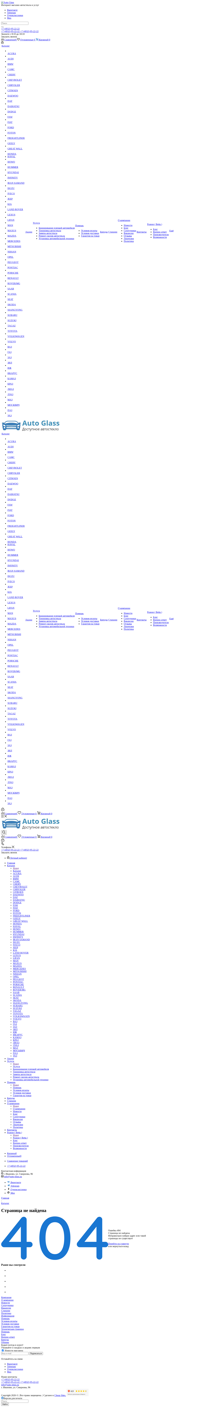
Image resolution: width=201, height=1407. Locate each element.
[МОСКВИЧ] (16, 402)
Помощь (17, 1087)
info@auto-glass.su (13, 1176)
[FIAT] (16, 119)
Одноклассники (15, 15)
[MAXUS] (16, 228)
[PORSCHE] (16, 270)
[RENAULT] (16, 275)
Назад (16, 868)
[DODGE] (16, 109)
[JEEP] (16, 196)
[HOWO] (16, 159)
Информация (7, 1316)
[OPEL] (16, 254)
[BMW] (16, 61)
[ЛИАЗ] (16, 386)
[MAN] (16, 222)
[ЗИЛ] (16, 360)
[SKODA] (16, 302)
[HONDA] (16, 151)
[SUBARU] (16, 312)
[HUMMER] (16, 164)
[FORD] (16, 125)
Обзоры (5, 1342)
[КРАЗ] (16, 381)
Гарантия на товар (10, 1326)
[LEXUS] (16, 212)
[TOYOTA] (16, 328)
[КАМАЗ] (16, 376)
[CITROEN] (16, 88)
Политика (6, 1313)
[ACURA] (16, 51)
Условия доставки (10, 1324)
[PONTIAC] (16, 265)
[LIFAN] (16, 217)
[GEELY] (16, 140)
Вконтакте (12, 10)
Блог (3, 1334)
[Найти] (2, 26)
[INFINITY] (16, 175)
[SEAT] (16, 296)
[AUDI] (16, 56)
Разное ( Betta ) (20, 1138)
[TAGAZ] (16, 323)
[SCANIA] (16, 291)
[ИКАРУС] (16, 370)
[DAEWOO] (16, 93)
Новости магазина (13, 1350)
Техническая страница (12, 1329)
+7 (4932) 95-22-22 (10, 28)
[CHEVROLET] (16, 77)
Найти (5, 1404)
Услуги (16, 1066)
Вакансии (6, 1308)
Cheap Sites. (60, 1395)
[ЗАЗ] (16, 355)
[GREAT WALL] (16, 146)
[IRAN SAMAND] (16, 180)
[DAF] (16, 98)
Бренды (5, 1339)
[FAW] (16, 114)
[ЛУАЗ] (16, 392)
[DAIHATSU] (16, 103)
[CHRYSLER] (16, 82)
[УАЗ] (16, 413)
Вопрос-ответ (8, 1337)
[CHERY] (16, 72)
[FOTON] (16, 130)
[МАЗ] (16, 397)
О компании (19, 1108)
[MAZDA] (16, 233)
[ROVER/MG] (16, 281)
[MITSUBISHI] (16, 244)
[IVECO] (16, 191)
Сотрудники (7, 1305)
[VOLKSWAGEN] (16, 333)
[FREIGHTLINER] (16, 135)
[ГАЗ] (16, 349)
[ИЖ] (16, 365)
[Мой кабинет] (2, 43)
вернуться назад (121, 1246)
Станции (5, 1310)
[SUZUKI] (16, 318)
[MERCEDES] (16, 238)
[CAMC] (16, 66)
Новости (5, 1302)
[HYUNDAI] (16, 170)
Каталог (17, 871)
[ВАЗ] (16, 344)
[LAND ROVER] (16, 207)
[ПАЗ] (16, 407)
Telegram (11, 12)
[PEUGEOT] (16, 259)
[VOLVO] (16, 339)
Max (9, 18)
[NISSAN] (16, 249)
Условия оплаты (9, 1321)
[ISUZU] (16, 185)
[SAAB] (16, 286)
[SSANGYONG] (16, 307)
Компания (6, 1297)
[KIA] (16, 201)
